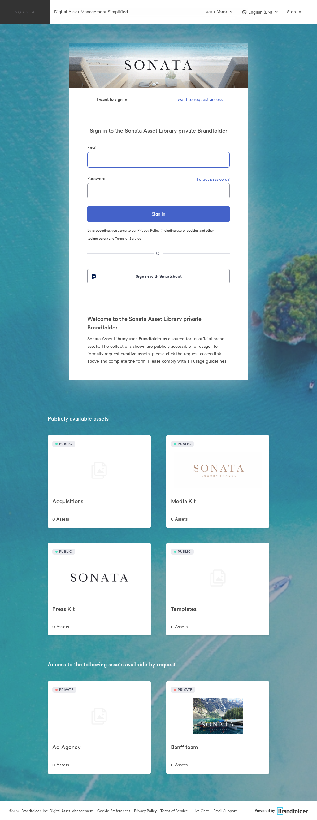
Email (92, 147)
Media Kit (183, 501)
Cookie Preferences (113, 810)
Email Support (224, 810)
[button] (259, 12)
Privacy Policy (148, 230)
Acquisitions (67, 501)
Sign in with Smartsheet (159, 276)
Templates (184, 609)
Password (96, 178)
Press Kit (63, 609)
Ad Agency (66, 747)
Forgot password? (213, 179)
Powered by (265, 810)
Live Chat (200, 810)
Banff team (184, 747)
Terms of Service (128, 238)
